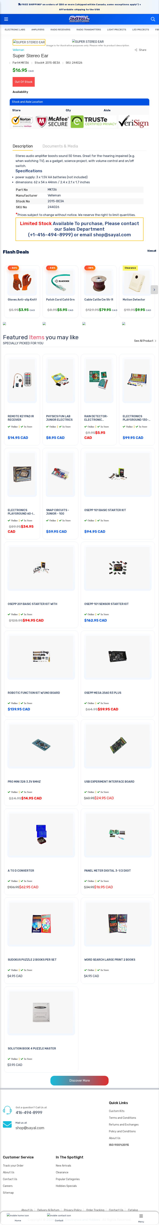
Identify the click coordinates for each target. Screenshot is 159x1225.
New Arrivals (63, 1165)
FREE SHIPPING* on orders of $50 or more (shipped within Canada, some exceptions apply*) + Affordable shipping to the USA (81, 7)
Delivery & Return (48, 1210)
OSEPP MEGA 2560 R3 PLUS (102, 693)
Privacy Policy (73, 1210)
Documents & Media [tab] (60, 146)
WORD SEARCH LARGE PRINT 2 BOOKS (109, 959)
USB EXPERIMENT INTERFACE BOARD (109, 781)
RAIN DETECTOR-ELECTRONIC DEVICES (96, 420)
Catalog (133, 1210)
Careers (8, 1186)
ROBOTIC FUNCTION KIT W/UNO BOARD (34, 693)
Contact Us (10, 1179)
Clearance (62, 1172)
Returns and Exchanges (124, 1124)
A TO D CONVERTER (21, 870)
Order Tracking (95, 1210)
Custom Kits (116, 1111)
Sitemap (8, 1192)
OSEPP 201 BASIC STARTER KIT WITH (32, 604)
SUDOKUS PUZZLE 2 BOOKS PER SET (32, 959)
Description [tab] (23, 146)
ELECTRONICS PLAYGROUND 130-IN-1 (136, 420)
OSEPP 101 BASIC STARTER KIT (105, 510)
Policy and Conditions (122, 1131)
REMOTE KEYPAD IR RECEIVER (21, 418)
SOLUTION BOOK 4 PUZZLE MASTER (32, 1048)
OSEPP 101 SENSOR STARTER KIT (106, 604)
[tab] (29, 42)
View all (151, 250)
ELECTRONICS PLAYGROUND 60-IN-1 (22, 514)
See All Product (144, 341)
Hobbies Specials (66, 1186)
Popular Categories (68, 1179)
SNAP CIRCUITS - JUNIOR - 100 (57, 512)
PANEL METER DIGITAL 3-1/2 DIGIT (107, 870)
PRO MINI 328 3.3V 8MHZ (24, 781)
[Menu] (141, 1216)
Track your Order (13, 1165)
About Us (114, 1138)
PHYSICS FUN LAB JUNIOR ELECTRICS (59, 418)
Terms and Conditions (122, 1118)
